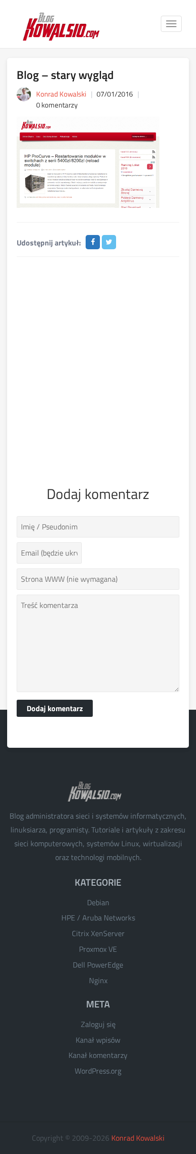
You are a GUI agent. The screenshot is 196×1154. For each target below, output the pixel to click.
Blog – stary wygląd (65, 74)
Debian (98, 902)
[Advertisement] (98, 369)
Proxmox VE (98, 949)
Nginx (98, 980)
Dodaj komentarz (55, 708)
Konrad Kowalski (138, 1138)
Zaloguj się (98, 1024)
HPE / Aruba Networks (98, 917)
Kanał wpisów (98, 1040)
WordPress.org (98, 1070)
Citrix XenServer (98, 933)
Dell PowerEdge (98, 964)
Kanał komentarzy (98, 1055)
